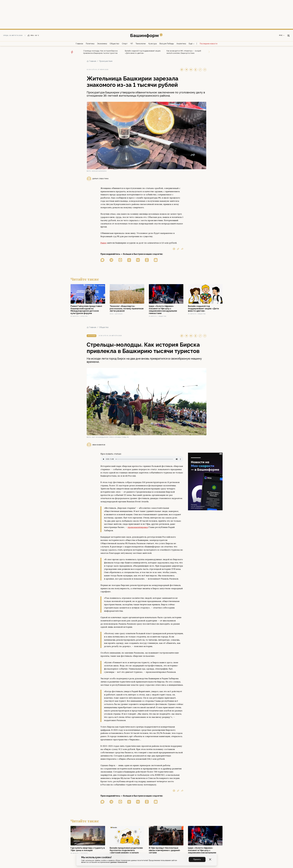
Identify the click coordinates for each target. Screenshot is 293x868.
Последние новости (208, 44)
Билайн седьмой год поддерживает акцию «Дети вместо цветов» (143, 52)
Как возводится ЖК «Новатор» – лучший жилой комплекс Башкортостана (184, 52)
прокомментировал (138, 527)
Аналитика (181, 44)
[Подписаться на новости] (156, 260)
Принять (197, 859)
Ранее (104, 242)
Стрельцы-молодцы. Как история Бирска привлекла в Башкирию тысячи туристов (100, 52)
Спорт (125, 44)
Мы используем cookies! (96, 857)
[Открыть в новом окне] (102, 260)
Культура (152, 44)
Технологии (141, 44)
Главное (79, 44)
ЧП (131, 44)
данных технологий (118, 862)
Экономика (102, 44)
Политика (90, 44)
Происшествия (105, 61)
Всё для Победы (166, 44)
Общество (114, 44)
